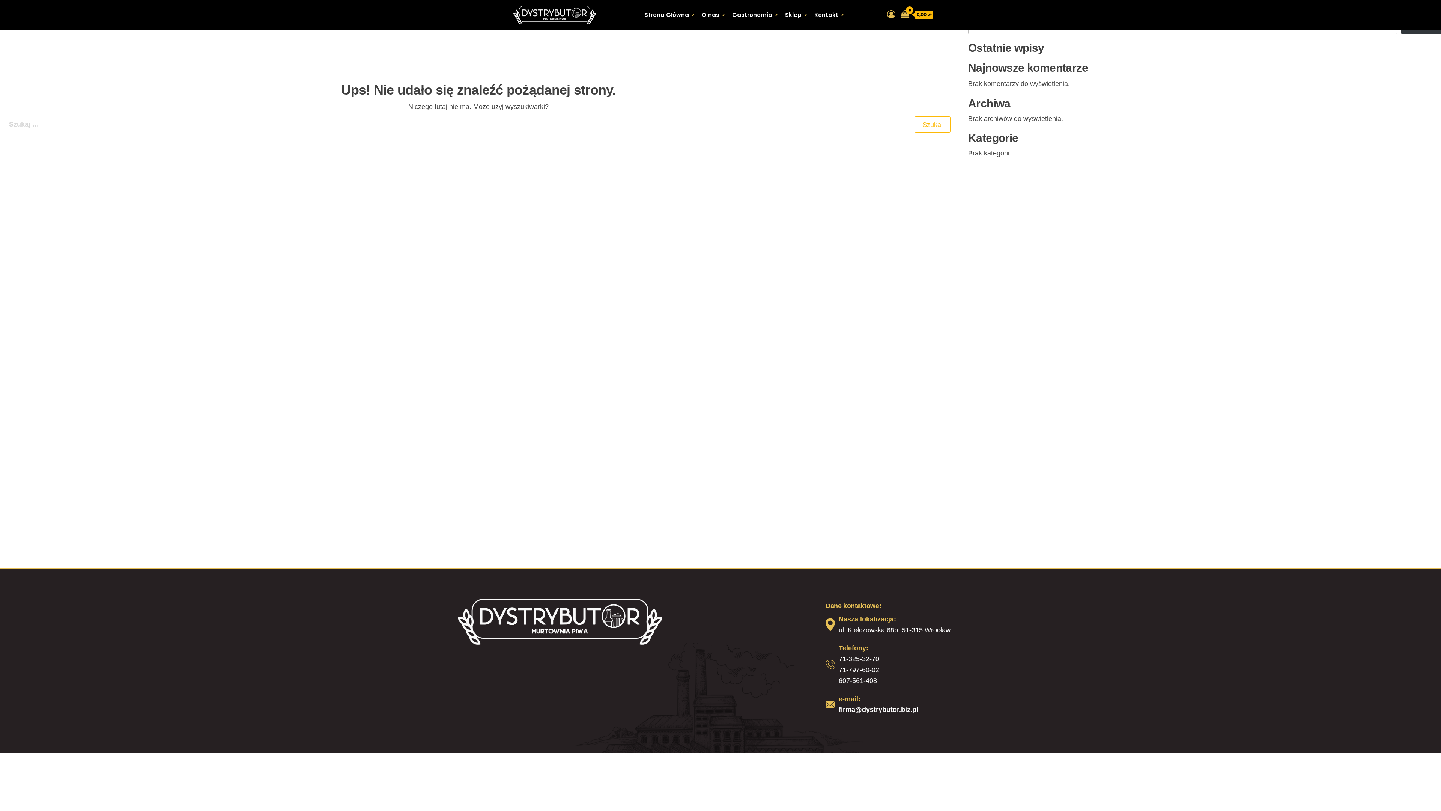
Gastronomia (752, 15)
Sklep (793, 15)
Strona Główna (666, 15)
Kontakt (826, 15)
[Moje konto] (891, 14)
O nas (710, 15)
